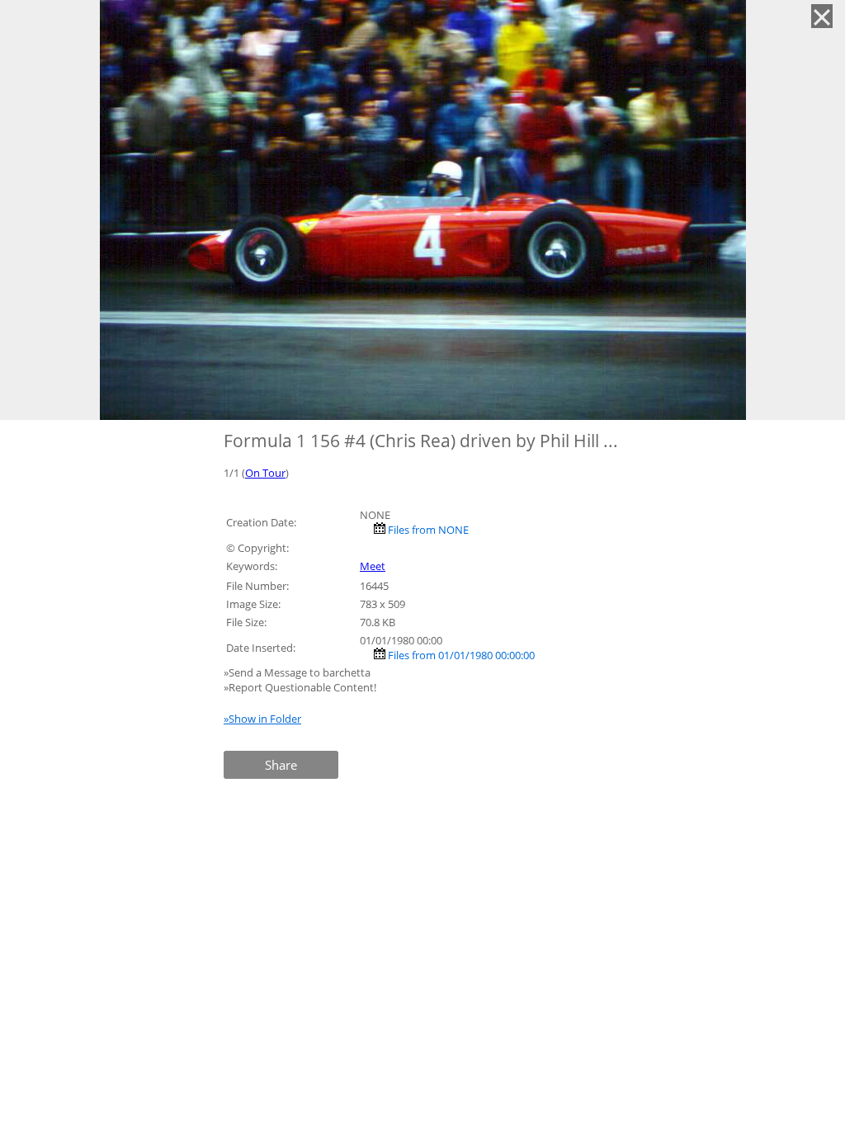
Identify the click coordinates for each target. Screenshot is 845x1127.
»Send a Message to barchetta (298, 672)
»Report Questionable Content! (300, 687)
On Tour (265, 472)
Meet (372, 566)
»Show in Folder (262, 718)
